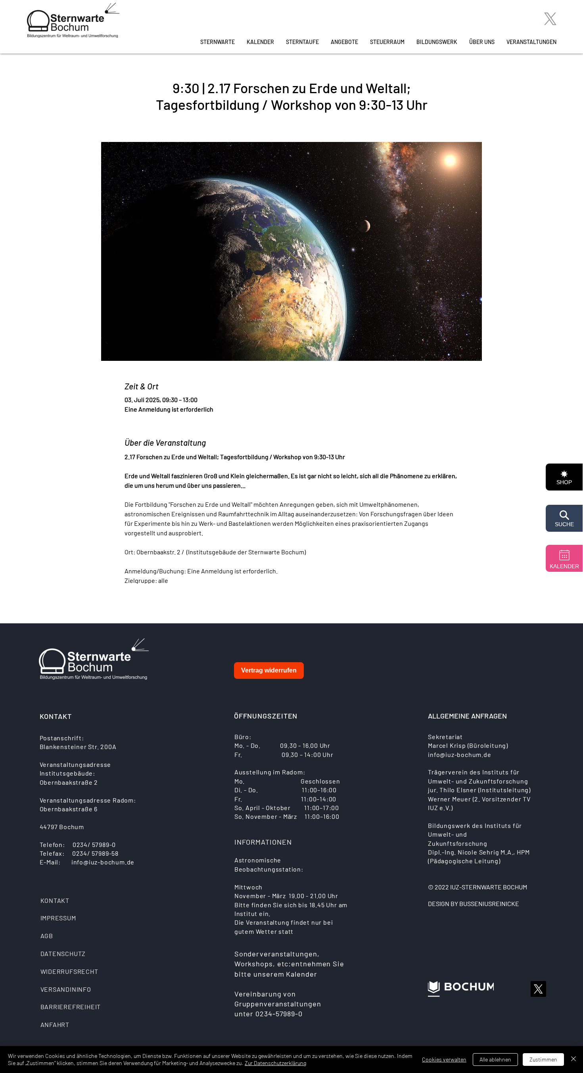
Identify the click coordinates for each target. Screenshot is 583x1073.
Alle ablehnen (495, 1059)
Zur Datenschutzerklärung (275, 1063)
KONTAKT (55, 900)
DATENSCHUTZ (63, 953)
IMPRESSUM (58, 918)
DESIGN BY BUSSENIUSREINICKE (473, 903)
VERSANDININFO (65, 989)
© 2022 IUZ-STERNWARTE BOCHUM (477, 887)
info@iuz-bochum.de (102, 862)
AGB (46, 935)
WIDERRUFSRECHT (69, 971)
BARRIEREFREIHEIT (70, 1006)
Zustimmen (543, 1059)
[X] (550, 19)
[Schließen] (573, 1059)
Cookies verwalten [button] (444, 1059)
